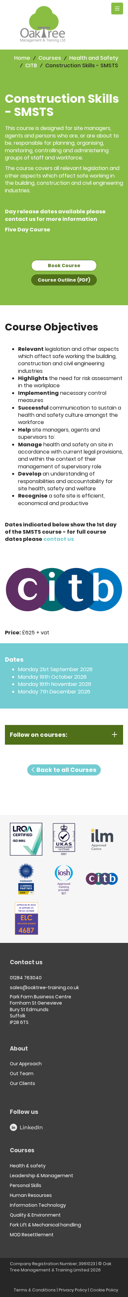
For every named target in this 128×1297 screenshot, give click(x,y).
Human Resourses (31, 1195)
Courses (49, 58)
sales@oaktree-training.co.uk (44, 987)
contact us (20, 219)
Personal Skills (25, 1185)
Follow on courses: (38, 735)
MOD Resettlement (31, 1234)
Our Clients (22, 1083)
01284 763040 (26, 977)
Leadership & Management (41, 1175)
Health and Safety (93, 58)
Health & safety (28, 1165)
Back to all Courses (65, 770)
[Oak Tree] (42, 24)
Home (22, 58)
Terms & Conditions (35, 1290)
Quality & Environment (35, 1215)
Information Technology (38, 1205)
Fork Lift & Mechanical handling (45, 1225)
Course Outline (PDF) (64, 280)
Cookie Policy (104, 1290)
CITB (31, 65)
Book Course (64, 265)
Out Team (21, 1073)
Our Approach (26, 1063)
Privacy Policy (73, 1290)
